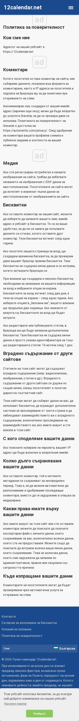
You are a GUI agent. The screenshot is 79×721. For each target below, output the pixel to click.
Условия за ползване (16, 629)
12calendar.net (23, 7)
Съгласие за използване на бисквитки (29, 623)
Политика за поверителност (22, 636)
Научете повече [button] (15, 703)
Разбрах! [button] (40, 713)
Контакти (9, 616)
